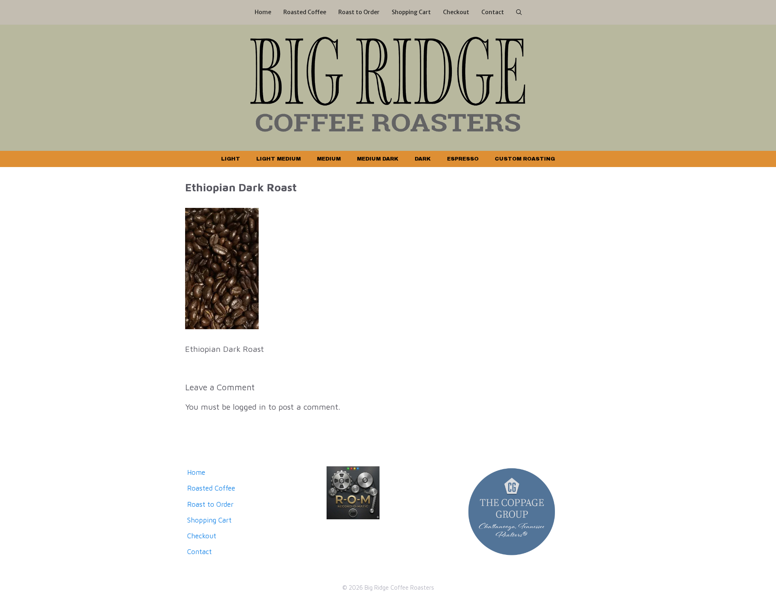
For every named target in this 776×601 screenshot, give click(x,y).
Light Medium (278, 159)
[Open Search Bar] (519, 12)
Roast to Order (359, 12)
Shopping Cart (411, 12)
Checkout (456, 12)
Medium (329, 159)
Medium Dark (378, 159)
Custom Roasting (525, 159)
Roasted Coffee (304, 12)
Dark (423, 159)
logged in (249, 406)
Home (263, 12)
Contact (492, 12)
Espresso (463, 159)
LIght (230, 159)
